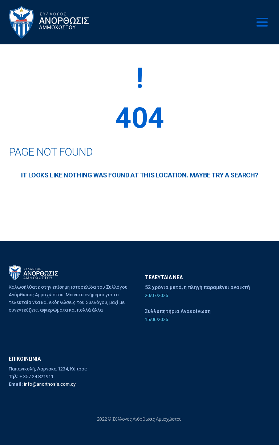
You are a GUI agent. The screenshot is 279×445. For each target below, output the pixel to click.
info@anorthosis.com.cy (50, 384)
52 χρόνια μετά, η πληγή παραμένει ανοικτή (197, 287)
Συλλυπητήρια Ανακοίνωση (178, 311)
